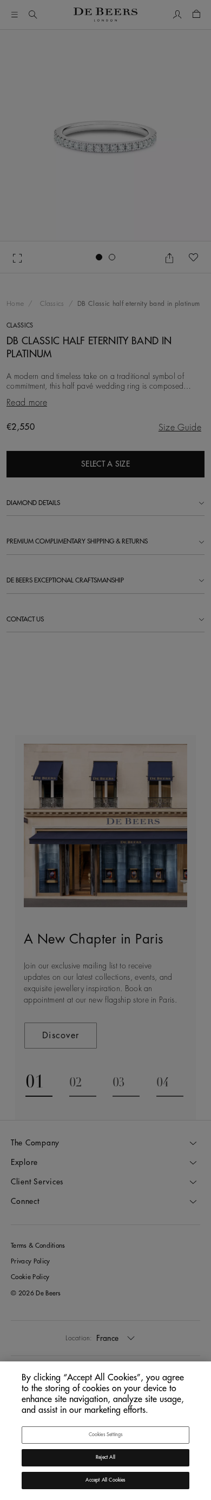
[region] (105, 1430)
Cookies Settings (106, 1434)
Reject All (105, 1457)
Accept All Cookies (105, 1480)
